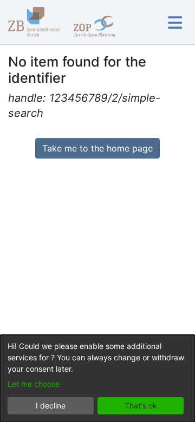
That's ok (141, 405)
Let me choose (34, 383)
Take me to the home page (97, 148)
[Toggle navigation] (174, 22)
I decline (51, 405)
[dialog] (97, 378)
